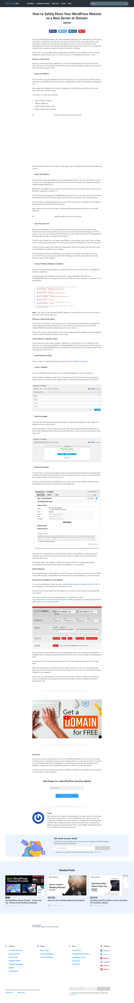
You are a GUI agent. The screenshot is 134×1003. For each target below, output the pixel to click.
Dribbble (106, 969)
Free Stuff (55, 3)
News (7, 897)
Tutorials (67, 22)
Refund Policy (21, 992)
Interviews (75, 961)
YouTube (106, 965)
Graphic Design (14, 954)
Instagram (106, 962)
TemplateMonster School (81, 954)
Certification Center (79, 957)
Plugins (63, 3)
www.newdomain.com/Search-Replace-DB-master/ (50, 599)
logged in (43, 927)
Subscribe (105, 989)
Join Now (104, 848)
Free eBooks (76, 950)
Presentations (13, 971)
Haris (73, 27)
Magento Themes (15, 961)
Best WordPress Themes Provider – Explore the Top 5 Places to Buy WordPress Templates (23, 901)
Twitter (105, 954)
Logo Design (13, 957)
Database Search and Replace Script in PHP (82, 584)
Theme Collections (46, 957)
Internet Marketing (47, 954)
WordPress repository (80, 361)
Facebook (106, 950)
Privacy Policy (97, 852)
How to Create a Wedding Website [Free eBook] (66, 900)
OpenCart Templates (16, 964)
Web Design (30, 3)
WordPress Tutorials (43, 3)
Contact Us (76, 964)
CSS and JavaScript (15, 950)
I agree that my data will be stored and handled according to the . (78, 852)
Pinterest (106, 958)
